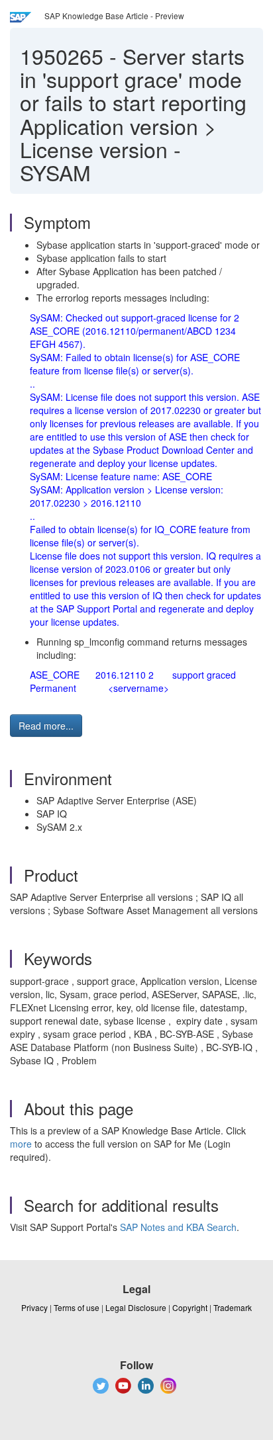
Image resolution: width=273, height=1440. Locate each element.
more (21, 1143)
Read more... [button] (46, 725)
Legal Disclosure (135, 1307)
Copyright (189, 1307)
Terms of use (76, 1307)
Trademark (232, 1307)
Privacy (34, 1307)
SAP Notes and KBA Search (178, 1227)
